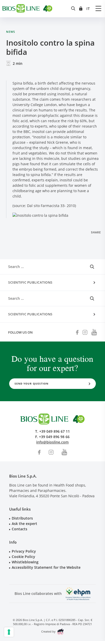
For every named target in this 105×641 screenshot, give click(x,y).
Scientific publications (30, 282)
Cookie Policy (23, 556)
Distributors (22, 518)
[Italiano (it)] (88, 8)
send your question (31, 383)
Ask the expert (24, 523)
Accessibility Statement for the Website (46, 567)
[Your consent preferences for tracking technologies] (9, 632)
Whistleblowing (25, 562)
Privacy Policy (24, 551)
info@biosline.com (52, 442)
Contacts (19, 528)
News (10, 32)
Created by (48, 631)
